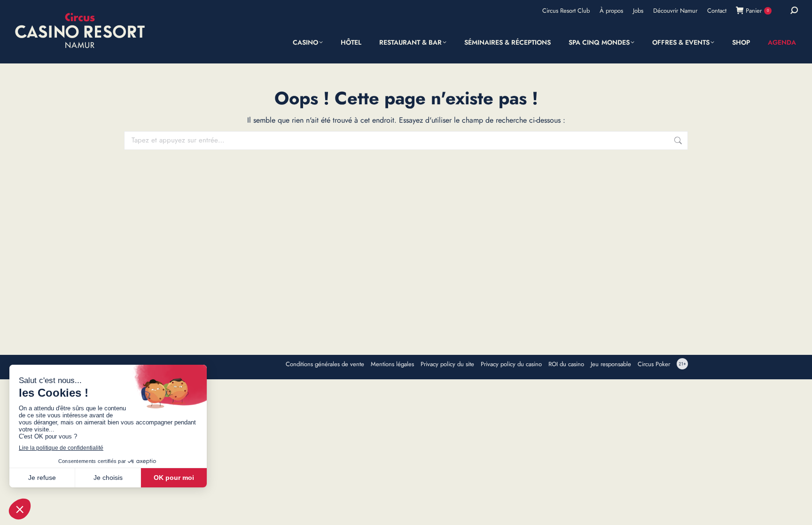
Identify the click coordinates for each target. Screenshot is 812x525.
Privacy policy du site (447, 364)
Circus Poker (654, 364)
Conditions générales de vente (325, 364)
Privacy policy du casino (511, 364)
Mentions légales (392, 364)
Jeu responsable (611, 364)
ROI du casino (566, 364)
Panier (757, 10)
